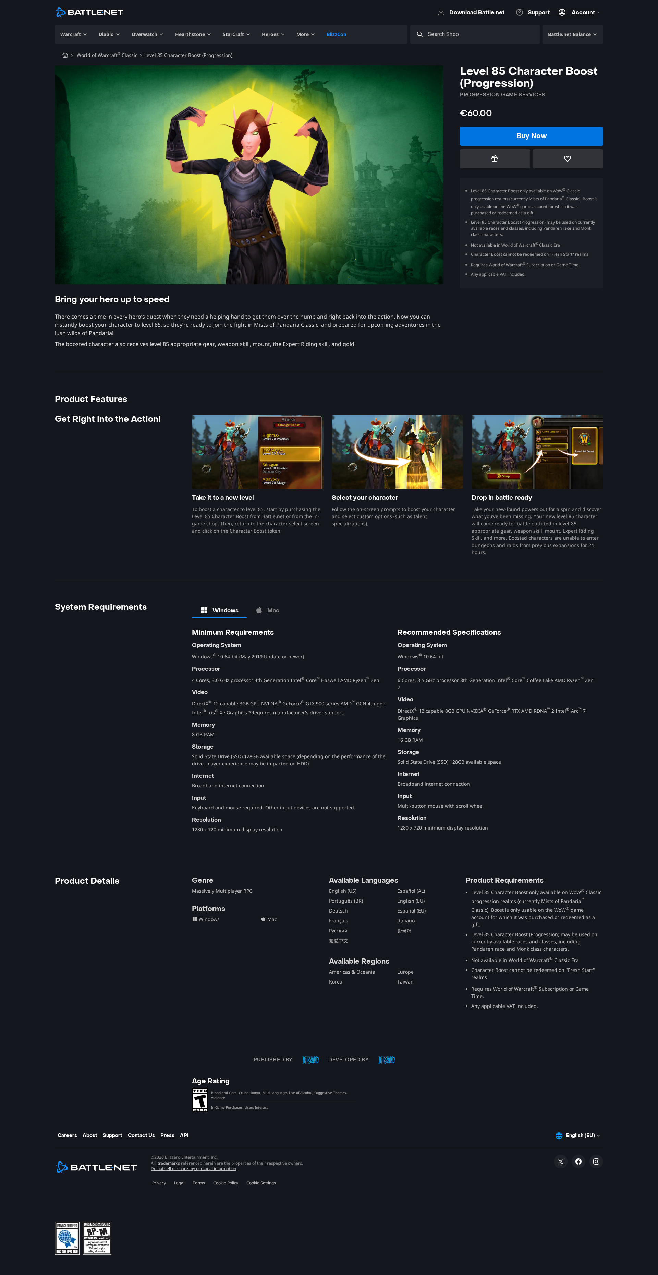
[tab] (219, 610)
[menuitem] (74, 34)
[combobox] (481, 34)
